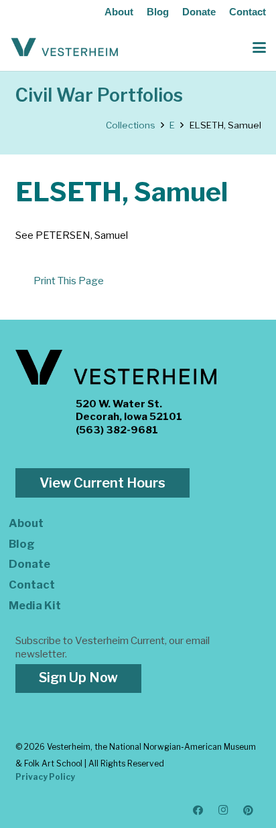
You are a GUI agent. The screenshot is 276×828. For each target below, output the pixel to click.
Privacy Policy (45, 777)
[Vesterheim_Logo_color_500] (64, 47)
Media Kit (35, 605)
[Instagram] (223, 810)
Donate (199, 11)
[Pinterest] (248, 810)
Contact (247, 11)
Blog (158, 11)
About (119, 11)
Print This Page (68, 281)
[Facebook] (198, 810)
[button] (259, 47)
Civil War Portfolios (99, 95)
